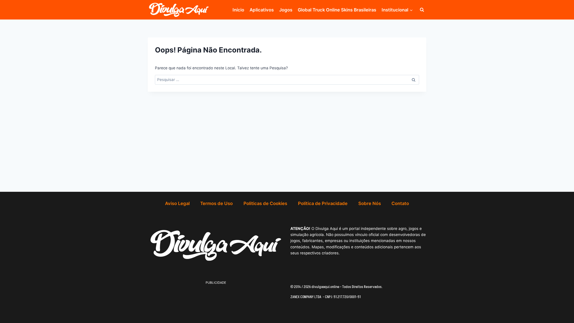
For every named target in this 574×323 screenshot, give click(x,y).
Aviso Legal (177, 203)
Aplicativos (262, 10)
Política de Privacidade (323, 203)
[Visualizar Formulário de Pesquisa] (422, 10)
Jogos (285, 10)
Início (238, 10)
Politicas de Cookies (265, 203)
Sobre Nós (369, 203)
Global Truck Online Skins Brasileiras (337, 10)
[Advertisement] (184, 296)
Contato (400, 203)
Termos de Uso (216, 203)
